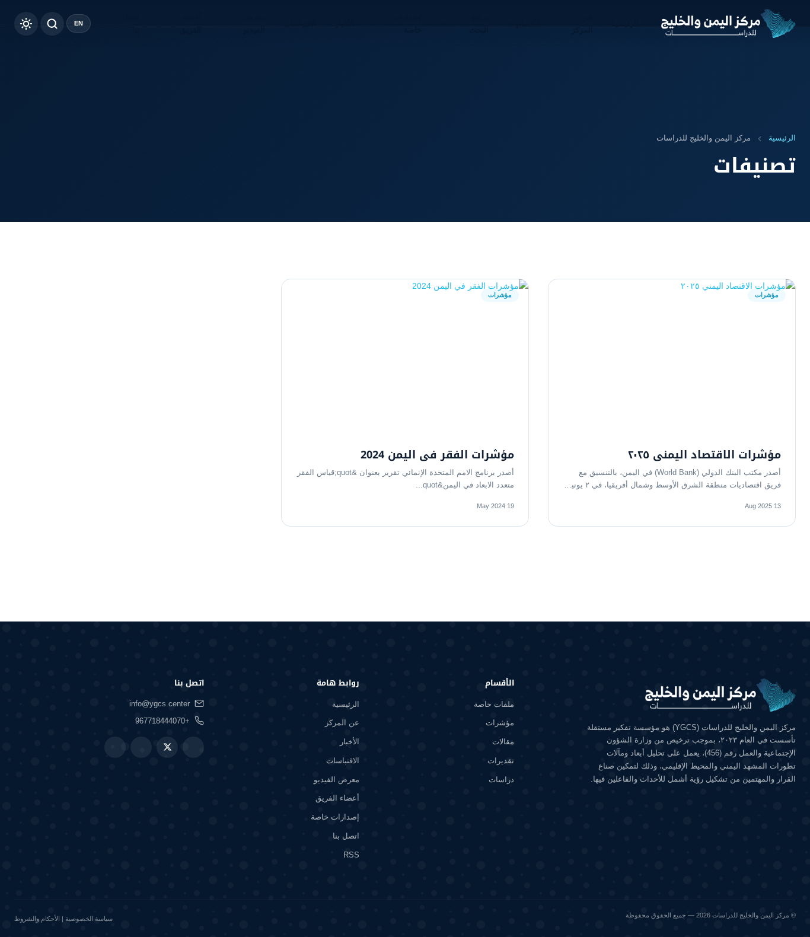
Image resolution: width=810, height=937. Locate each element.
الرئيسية (625, 23)
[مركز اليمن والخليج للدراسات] (728, 24)
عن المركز (582, 23)
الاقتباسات (300, 23)
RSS (351, 854)
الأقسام (528, 23)
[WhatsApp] (141, 747)
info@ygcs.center (159, 703)
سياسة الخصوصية (89, 918)
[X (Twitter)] (167, 747)
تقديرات (500, 760)
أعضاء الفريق (191, 23)
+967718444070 (162, 720)
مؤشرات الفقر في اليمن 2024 (437, 455)
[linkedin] (115, 747)
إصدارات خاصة (407, 23)
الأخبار (345, 23)
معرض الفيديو (254, 23)
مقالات (503, 741)
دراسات (501, 779)
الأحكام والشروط (37, 918)
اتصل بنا (130, 23)
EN (78, 23)
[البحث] (52, 24)
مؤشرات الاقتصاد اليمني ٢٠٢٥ (704, 455)
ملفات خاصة (494, 704)
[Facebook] (193, 747)
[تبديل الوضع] (26, 24)
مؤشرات (500, 722)
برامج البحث (479, 23)
